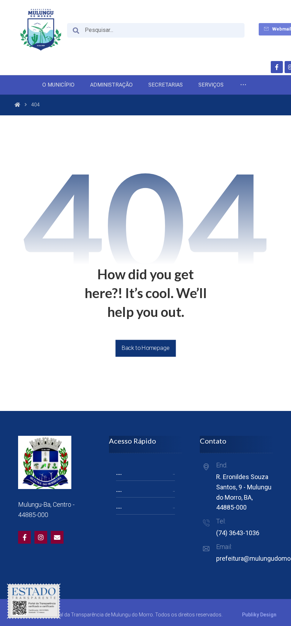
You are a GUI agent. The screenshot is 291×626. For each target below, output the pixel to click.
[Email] (57, 537)
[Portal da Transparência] (41, 30)
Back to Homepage (145, 348)
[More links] (243, 84)
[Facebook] (277, 67)
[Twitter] (40, 537)
